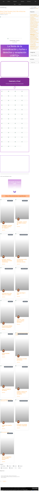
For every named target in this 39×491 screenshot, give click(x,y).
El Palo (33, 24)
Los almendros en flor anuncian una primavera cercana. (22, 260)
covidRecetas (32, 22)
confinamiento (33, 18)
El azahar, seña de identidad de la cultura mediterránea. (7, 260)
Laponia (34, 32)
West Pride (18, 476)
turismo (31, 48)
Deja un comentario (3, 477)
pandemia (32, 38)
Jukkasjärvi (31, 32)
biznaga (31, 14)
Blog (14, 4)
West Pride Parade (14, 475)
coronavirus (32, 19)
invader (36, 30)
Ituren (31, 31)
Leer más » (18, 226)
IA (37, 27)
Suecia (34, 43)
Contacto (19, 4)
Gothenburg (14, 476)
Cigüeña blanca (34, 16)
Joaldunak (34, 31)
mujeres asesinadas (35, 33)
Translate (36, 8)
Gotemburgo (11, 476)
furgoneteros (31, 27)
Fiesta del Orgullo (3, 476)
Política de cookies (25, 489)
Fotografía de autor (33, 26)
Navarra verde (36, 36)
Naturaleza (22, 1)
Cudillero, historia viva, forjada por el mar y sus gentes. (22, 392)
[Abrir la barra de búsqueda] (25, 4)
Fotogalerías (15, 1)
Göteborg (7, 476)
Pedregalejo (36, 38)
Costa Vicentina (36, 19)
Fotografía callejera (6, 475)
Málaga (32, 35)
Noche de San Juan (33, 37)
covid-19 (32, 20)
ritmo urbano (36, 42)
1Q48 (35, 1)
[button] (4, 93)
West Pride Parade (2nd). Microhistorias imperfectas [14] (12, 12)
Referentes (29, 1)
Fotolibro (9, 1)
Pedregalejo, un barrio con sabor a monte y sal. (22, 223)
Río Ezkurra (31, 43)
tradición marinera (35, 47)
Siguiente (5, 481)
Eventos (2, 475)
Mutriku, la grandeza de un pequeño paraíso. (6, 458)
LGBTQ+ (10, 475)
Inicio (3, 1)
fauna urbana (35, 25)
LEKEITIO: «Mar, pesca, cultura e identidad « (20, 321)
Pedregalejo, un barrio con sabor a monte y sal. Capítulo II (7, 226)
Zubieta (35, 48)
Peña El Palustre (33, 39)
